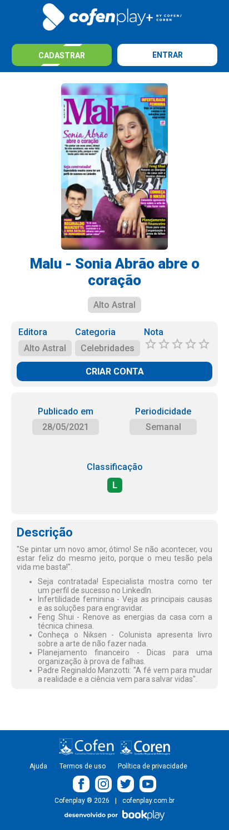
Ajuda (38, 766)
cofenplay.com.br (148, 800)
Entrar (167, 54)
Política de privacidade (152, 766)
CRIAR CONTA (115, 371)
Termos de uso (82, 766)
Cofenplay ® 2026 (81, 800)
